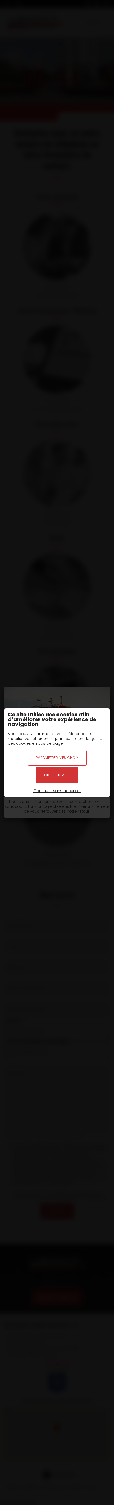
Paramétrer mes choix (57, 757)
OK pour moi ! (57, 775)
